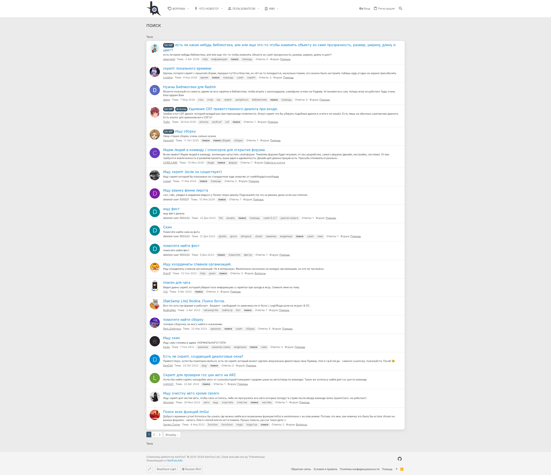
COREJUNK (170, 162)
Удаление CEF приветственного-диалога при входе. (220, 109)
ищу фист (171, 209)
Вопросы (260, 273)
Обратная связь (301, 469)
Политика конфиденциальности (359, 469)
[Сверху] (396, 469)
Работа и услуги (274, 162)
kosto (166, 347)
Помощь (285, 59)
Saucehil (168, 140)
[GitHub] (399, 458)
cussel (167, 181)
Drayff (167, 273)
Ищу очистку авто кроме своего (191, 393)
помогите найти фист (181, 245)
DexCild (168, 365)
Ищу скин (171, 338)
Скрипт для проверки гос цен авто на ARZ (199, 375)
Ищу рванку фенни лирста (185, 190)
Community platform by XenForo (183, 456)
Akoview (168, 402)
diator (166, 99)
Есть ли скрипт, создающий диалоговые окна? (203, 356)
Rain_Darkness (172, 328)
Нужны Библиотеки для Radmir (189, 87)
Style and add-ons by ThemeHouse (243, 456)
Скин (167, 227)
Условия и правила (325, 469)
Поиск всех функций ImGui (186, 412)
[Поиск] (400, 9)
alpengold (169, 59)
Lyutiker (168, 77)
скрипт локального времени (187, 68)
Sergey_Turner (171, 424)
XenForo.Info (175, 460)
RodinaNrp (169, 310)
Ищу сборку (180, 131)
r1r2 (165, 291)
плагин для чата (176, 282)
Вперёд (171, 434)
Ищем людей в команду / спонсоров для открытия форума (214, 150)
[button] (188, 9)
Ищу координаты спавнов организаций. (197, 264)
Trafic (166, 121)
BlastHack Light (166, 469)
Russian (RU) (193, 469)
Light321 (168, 384)
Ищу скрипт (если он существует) (192, 172)
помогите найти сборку (183, 319)
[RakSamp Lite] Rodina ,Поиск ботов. (194, 301)
